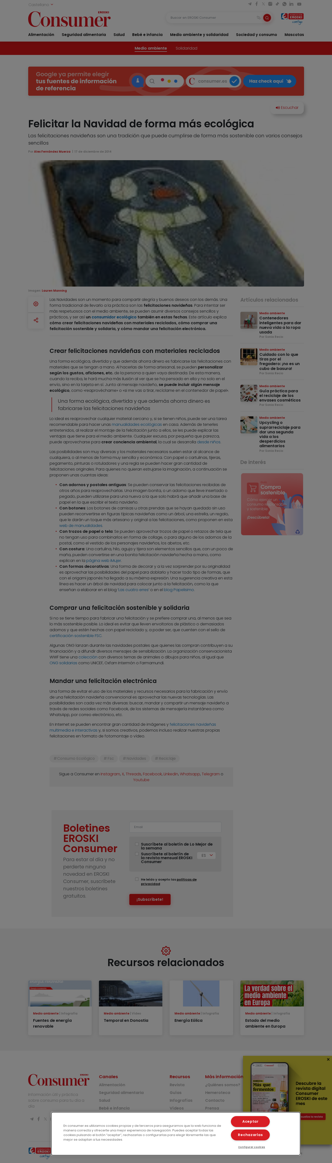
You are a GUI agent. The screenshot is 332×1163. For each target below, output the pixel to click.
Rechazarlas (250, 1134)
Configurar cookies (251, 1147)
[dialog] (175, 1133)
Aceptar (250, 1121)
